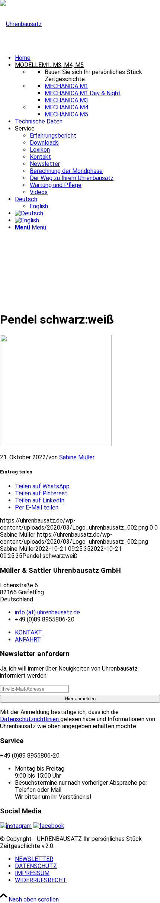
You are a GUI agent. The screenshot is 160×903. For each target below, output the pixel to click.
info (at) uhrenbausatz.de (47, 612)
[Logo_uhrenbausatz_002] (21, 24)
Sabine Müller (77, 457)
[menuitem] (87, 57)
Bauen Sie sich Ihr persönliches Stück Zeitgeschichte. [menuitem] (93, 75)
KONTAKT (28, 632)
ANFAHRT (28, 639)
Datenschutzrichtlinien (30, 719)
